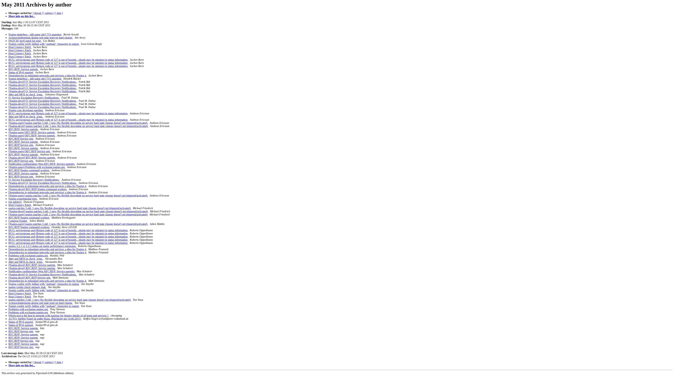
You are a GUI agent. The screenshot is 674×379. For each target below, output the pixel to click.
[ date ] (59, 13)
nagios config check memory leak (27, 287)
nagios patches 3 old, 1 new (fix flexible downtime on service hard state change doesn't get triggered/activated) (69, 208)
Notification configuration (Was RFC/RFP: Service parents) (41, 163)
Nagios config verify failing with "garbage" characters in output (44, 43)
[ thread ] (38, 13)
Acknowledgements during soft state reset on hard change (40, 37)
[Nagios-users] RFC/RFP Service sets (29, 151)
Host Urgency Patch (20, 47)
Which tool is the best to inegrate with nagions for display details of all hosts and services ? (58, 315)
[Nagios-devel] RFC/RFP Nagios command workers (37, 189)
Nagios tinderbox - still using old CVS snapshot (35, 34)
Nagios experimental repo (23, 198)
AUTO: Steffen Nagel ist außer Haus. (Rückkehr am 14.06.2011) (45, 318)
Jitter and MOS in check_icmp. (26, 94)
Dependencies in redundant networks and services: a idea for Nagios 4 (47, 75)
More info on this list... (21, 16)
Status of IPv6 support (21, 72)
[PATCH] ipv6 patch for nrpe (25, 40)
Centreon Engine (18, 220)
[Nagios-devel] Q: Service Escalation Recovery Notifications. (42, 81)
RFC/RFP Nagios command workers (29, 170)
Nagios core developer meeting (26, 110)
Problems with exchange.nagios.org (28, 255)
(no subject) (15, 201)
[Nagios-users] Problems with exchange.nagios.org (36, 167)
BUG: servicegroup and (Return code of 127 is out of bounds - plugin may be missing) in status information (68, 59)
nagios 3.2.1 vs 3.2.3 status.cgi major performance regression (42, 246)
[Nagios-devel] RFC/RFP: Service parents (32, 157)
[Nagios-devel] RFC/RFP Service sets (29, 277)
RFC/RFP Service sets (21, 138)
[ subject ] (49, 13)
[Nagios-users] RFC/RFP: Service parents (31, 132)
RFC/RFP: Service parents (23, 69)
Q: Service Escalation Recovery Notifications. (34, 97)
